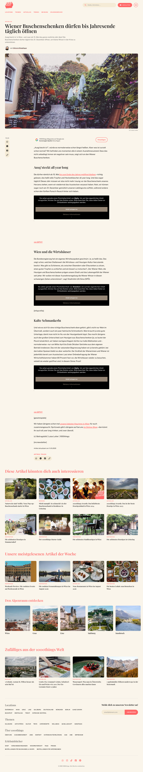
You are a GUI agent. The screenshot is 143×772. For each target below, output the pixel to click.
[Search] (85, 5)
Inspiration (9, 536)
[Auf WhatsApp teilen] (7, 142)
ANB (71, 735)
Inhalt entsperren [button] (71, 209)
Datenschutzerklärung (53, 735)
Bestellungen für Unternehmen (49, 749)
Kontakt (38, 735)
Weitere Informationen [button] (71, 214)
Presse (53, 746)
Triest (27, 713)
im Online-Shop (90, 427)
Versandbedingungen (19, 746)
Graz (24, 709)
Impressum (79, 735)
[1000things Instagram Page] (67, 760)
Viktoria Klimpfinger (20, 48)
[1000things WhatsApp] (63, 760)
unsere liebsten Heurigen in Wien (75, 424)
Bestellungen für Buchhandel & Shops (19, 749)
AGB (65, 735)
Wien (17, 709)
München (59, 709)
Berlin (67, 709)
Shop (7, 746)
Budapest (8, 713)
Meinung (42, 500)
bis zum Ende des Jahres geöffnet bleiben (77, 174)
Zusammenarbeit (20, 735)
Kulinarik (8, 724)
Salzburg (37, 709)
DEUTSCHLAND (48, 709)
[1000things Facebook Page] (76, 760)
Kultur (28, 724)
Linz (29, 709)
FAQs (46, 746)
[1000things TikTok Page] (71, 760)
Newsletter (126, 5)
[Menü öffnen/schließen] (136, 5)
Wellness (55, 724)
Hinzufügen (102, 140)
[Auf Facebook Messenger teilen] (7, 146)
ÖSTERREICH (9, 709)
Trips (35, 724)
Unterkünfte (44, 724)
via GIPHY (38, 242)
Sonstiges (78, 724)
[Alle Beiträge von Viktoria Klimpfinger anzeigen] (7, 48)
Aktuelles (8, 21)
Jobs (31, 735)
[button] (7, 155)
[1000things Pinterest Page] (80, 760)
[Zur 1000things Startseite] (9, 5)
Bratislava (19, 713)
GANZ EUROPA (77, 709)
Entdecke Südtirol (39, 713)
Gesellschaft (67, 724)
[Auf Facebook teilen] (7, 150)
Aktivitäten (19, 724)
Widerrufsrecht (36, 746)
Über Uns (8, 735)
